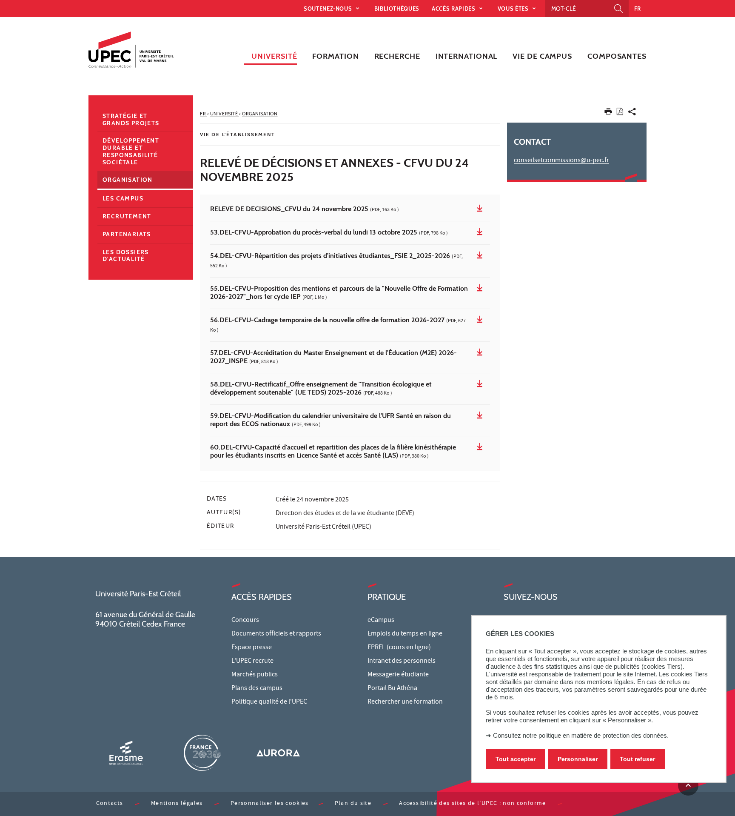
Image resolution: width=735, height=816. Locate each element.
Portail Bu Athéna (392, 689)
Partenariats (127, 234)
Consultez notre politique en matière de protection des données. (581, 735)
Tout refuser (637, 759)
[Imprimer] (608, 113)
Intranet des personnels (402, 661)
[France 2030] (202, 753)
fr (637, 8)
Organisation (128, 179)
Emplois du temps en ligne (405, 634)
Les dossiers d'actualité (126, 255)
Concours (245, 621)
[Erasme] (126, 753)
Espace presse (251, 648)
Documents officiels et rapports (276, 634)
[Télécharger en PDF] (620, 113)
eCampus (381, 621)
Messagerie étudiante (398, 675)
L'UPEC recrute (252, 661)
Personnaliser (578, 759)
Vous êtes (514, 8)
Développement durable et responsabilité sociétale (131, 151)
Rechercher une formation (405, 702)
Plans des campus (256, 689)
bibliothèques (396, 8)
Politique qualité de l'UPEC (269, 702)
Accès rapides (454, 8)
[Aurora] (278, 753)
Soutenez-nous (328, 8)
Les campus (123, 198)
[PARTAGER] (632, 113)
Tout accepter (516, 759)
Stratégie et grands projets (131, 119)
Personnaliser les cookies (270, 803)
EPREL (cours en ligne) (399, 648)
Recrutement (127, 216)
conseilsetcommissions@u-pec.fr (561, 161)
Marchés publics (254, 675)
